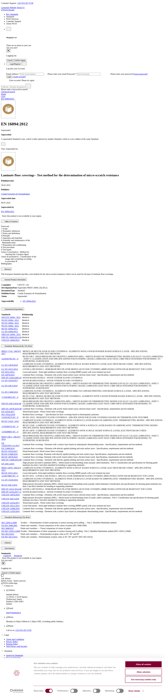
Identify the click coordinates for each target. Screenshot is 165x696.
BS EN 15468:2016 (9, 454)
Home (3, 94)
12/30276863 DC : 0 (9, 476)
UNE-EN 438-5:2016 (10, 499)
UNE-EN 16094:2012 (10, 340)
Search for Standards (14, 655)
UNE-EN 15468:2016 (10, 508)
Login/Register (14, 64)
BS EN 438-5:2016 (9, 485)
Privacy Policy (12, 642)
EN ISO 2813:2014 (9, 537)
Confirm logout (19, 60)
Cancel (9, 60)
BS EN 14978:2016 (9, 457)
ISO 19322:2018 (8, 414)
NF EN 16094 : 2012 (10, 323)
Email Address (36, 74)
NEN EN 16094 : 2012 (10, 317)
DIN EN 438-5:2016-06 (11, 404)
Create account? (19, 77)
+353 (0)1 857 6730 (25, 3)
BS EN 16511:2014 (9, 473)
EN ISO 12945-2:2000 (10, 531)
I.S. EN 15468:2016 (9, 392)
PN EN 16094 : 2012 (10, 326)
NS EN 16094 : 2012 (10, 320)
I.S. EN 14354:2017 (9, 380)
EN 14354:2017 (8, 412)
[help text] (3, 144)
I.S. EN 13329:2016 (9, 480)
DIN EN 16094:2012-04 (11, 337)
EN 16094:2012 (7, 99)
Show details (134, 691)
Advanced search (8, 92)
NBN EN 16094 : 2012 (11, 334)
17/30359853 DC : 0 (9, 397)
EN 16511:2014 (7, 372)
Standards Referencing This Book (17, 517)
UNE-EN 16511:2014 (10, 506)
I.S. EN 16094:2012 (9, 332)
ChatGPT (7, 556)
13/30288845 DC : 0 (9, 432)
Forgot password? (140, 74)
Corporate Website (8, 7)
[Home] (7, 10)
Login (9, 77)
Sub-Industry (9, 548)
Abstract (7, 269)
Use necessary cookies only (143, 679)
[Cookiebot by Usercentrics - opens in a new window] (16, 691)
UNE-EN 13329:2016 (10, 511)
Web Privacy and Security (16, 646)
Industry (7, 543)
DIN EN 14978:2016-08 (11, 409)
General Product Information (15, 280)
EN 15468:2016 (8, 448)
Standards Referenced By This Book (18, 346)
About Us (20, 7)
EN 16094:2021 (7, 211)
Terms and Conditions (15, 639)
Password (100, 74)
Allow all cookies (143, 664)
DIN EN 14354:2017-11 (11, 492)
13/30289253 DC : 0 (9, 426)
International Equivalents (13, 309)
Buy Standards (12, 14)
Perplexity (18, 556)
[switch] (74, 691)
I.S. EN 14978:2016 (9, 365)
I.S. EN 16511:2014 (9, 369)
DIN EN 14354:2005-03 (11, 378)
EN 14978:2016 (8, 375)
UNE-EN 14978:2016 (10, 495)
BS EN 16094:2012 (9, 329)
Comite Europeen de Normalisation (15, 194)
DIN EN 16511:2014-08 (11, 489)
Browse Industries (13, 658)
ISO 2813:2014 (7, 534)
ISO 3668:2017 (7, 528)
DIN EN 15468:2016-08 (11, 460)
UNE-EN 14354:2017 (10, 503)
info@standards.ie (13, 613)
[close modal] (8, 50)
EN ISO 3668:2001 (9, 525)
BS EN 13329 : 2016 (10, 421)
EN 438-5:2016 (7, 464)
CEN (3, 96)
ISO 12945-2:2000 (9, 523)
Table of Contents (11, 222)
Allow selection (143, 672)
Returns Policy (12, 644)
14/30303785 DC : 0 (9, 359)
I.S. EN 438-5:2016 (9, 386)
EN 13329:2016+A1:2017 (10, 444)
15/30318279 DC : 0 (9, 417)
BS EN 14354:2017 (9, 451)
